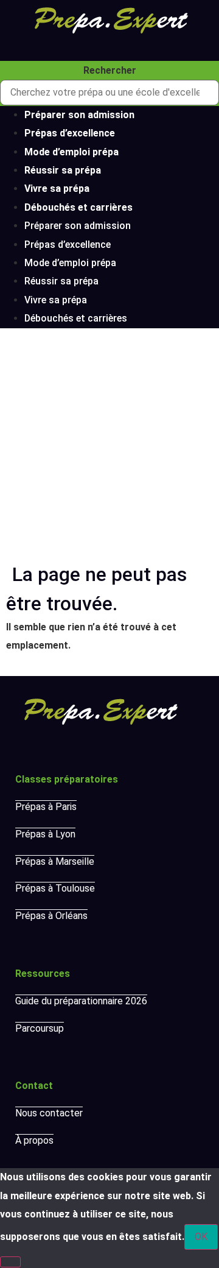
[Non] (10, 1261)
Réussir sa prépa (62, 170)
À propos (34, 1140)
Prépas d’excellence (69, 133)
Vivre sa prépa (56, 188)
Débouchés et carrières (78, 207)
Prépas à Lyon (45, 834)
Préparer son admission (79, 115)
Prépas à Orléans (51, 915)
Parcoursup (39, 1028)
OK (201, 1236)
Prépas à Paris (46, 806)
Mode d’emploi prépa (71, 152)
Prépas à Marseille (54, 861)
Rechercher (109, 71)
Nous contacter (49, 1113)
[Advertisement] (109, 444)
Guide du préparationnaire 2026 (81, 1001)
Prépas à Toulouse (55, 888)
